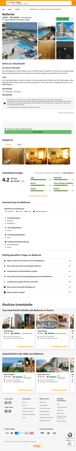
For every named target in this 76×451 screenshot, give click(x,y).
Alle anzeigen (7, 95)
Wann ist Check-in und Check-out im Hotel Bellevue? (25, 261)
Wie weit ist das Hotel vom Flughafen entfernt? (24, 266)
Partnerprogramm (44, 414)
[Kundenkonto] (74, 3)
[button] (19, 40)
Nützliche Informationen (46, 417)
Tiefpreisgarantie (44, 411)
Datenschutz (60, 413)
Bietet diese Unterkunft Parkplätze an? (21, 287)
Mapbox (61, 112)
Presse (24, 417)
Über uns (24, 402)
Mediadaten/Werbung (28, 414)
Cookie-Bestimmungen (28, 408)
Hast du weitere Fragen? (16, 292)
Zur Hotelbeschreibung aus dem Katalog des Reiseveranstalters (23, 107)
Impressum (60, 410)
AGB (58, 404)
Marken (17, 9)
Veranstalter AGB (62, 407)
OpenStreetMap (69, 112)
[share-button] (72, 19)
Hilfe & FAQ (42, 402)
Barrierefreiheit (61, 421)
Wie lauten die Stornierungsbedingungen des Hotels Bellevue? (29, 276)
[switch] (70, 444)
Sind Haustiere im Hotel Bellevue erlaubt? (22, 271)
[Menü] (73, 433)
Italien (10, 9)
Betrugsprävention (44, 420)
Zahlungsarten (43, 405)
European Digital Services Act (61, 417)
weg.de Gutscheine (45, 408)
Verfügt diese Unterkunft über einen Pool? (22, 282)
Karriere (24, 405)
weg (3, 9)
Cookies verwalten (27, 411)
